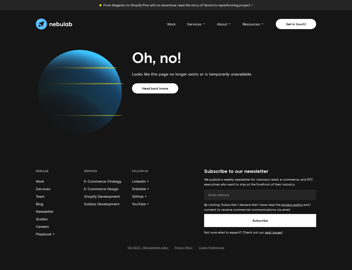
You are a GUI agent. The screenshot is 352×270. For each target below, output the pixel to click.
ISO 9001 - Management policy (148, 247)
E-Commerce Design (101, 189)
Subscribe (260, 220)
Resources (251, 24)
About (222, 24)
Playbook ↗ (45, 234)
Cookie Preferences (211, 247)
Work (171, 24)
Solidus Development (101, 204)
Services (194, 24)
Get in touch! (296, 24)
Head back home (155, 88)
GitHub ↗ (139, 196)
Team (40, 196)
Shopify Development (102, 196)
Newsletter (44, 211)
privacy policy (292, 204)
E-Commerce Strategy (102, 181)
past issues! (274, 232)
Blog (39, 204)
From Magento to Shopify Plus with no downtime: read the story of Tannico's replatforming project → (178, 5)
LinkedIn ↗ (140, 181)
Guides (42, 219)
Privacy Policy (183, 247)
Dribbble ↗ (140, 189)
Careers (42, 226)
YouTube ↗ (140, 204)
